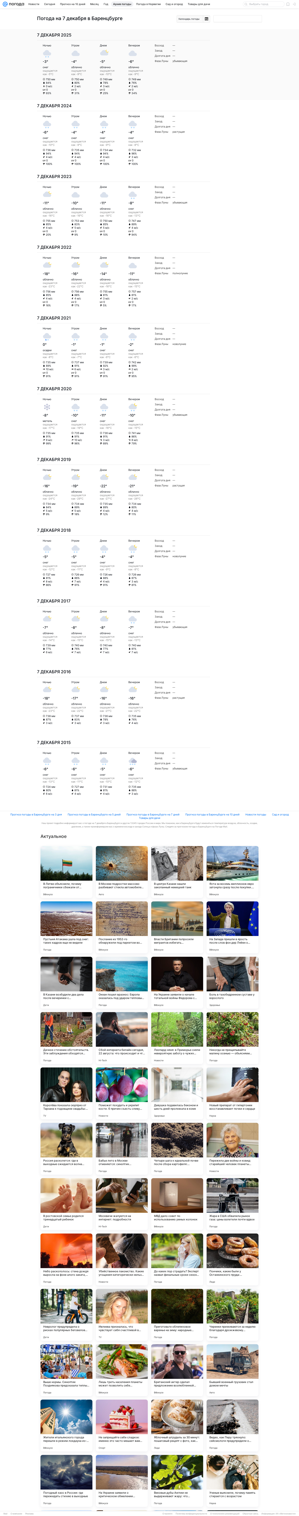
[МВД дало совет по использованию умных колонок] (177, 1204)
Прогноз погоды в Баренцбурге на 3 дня (36, 814)
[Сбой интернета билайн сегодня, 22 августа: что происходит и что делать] (122, 1038)
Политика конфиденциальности (191, 1514)
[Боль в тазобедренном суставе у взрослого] (233, 983)
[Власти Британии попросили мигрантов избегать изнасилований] (177, 927)
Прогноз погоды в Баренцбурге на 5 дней (94, 814)
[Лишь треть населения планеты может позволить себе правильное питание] (122, 1370)
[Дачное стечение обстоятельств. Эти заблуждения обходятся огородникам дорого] (66, 1038)
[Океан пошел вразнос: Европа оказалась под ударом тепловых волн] (122, 983)
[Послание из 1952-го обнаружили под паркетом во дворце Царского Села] (122, 927)
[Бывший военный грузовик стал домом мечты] (233, 1370)
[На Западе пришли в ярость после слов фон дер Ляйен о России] (233, 927)
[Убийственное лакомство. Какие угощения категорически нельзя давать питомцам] (122, 1259)
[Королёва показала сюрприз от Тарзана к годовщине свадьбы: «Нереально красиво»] (66, 1093)
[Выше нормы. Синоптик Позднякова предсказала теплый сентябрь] (66, 1370)
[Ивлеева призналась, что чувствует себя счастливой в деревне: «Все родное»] (122, 1315)
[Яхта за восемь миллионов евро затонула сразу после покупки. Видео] (233, 872)
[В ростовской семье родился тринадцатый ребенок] (66, 1204)
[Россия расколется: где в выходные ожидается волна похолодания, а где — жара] (66, 1149)
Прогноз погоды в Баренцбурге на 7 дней (152, 814)
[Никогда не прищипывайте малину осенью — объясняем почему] (233, 1038)
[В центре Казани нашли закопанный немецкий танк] (177, 872)
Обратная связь (250, 1514)
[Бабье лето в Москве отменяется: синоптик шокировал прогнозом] (122, 1149)
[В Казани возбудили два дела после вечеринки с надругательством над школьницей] (66, 983)
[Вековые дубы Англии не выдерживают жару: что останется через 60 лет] (177, 1481)
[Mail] (5, 4)
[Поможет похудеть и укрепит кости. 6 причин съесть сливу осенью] (122, 1093)
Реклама (29, 1514)
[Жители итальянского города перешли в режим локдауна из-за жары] (66, 1425)
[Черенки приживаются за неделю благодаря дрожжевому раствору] (233, 1315)
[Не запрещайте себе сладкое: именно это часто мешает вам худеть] (122, 1425)
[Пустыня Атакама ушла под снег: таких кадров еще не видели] (66, 927)
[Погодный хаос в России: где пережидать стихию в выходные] (66, 1481)
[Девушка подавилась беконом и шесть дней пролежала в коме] (177, 1093)
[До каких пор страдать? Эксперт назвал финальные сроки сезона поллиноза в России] (177, 1259)
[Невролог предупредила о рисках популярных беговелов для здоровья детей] (66, 1315)
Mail (5, 1514)
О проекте (167, 1514)
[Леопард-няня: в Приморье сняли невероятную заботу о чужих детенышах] (177, 1038)
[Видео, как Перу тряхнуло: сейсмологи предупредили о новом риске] (233, 1425)
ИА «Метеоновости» (286, 1514)
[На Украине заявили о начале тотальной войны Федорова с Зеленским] (177, 983)
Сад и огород (280, 814)
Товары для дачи (149, 818)
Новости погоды (255, 814)
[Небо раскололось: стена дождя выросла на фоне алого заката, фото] (66, 1259)
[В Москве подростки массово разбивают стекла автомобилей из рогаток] (122, 872)
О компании (16, 1514)
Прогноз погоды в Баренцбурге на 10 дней (212, 814)
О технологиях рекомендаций (224, 1514)
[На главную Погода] (16, 4)
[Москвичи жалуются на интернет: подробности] (122, 1204)
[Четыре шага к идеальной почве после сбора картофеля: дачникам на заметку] (177, 1149)
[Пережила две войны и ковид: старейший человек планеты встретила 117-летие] (233, 1149)
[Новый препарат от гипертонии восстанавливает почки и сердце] (233, 1093)
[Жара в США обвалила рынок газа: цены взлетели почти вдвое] (233, 1204)
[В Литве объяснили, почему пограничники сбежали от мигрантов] (66, 872)
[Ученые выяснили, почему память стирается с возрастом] (233, 1481)
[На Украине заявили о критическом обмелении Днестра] (122, 1481)
